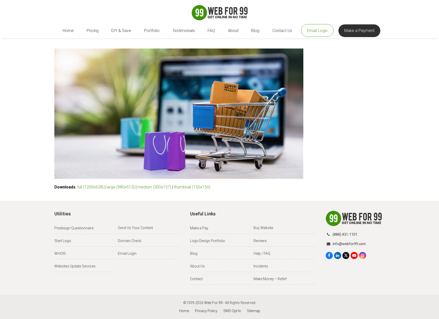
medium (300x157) (154, 187)
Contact (196, 279)
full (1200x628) (90, 187)
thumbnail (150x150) (192, 187)
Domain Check (129, 241)
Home (184, 311)
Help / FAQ (262, 253)
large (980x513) (120, 187)
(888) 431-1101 (345, 234)
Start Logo (62, 241)
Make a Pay (199, 228)
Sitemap (253, 311)
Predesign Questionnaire (73, 228)
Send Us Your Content (135, 228)
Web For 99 (213, 303)
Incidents (261, 266)
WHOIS (60, 253)
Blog (193, 253)
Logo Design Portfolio (207, 241)
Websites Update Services (75, 266)
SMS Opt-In (232, 311)
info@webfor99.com (349, 244)
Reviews (260, 241)
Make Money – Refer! (270, 279)
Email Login (127, 253)
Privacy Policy (206, 311)
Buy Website (263, 228)
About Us (197, 266)
